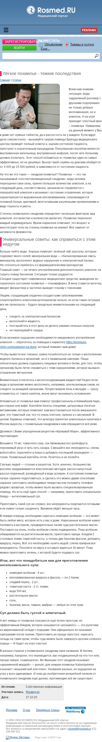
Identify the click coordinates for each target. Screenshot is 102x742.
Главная (5, 80)
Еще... (45, 48)
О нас (26, 710)
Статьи (17, 80)
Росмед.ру (33, 692)
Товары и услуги (82, 44)
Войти (19, 48)
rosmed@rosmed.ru (79, 728)
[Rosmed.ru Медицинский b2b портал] (51, 17)
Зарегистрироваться (21, 42)
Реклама (89, 30)
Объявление (53, 44)
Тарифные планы (48, 710)
